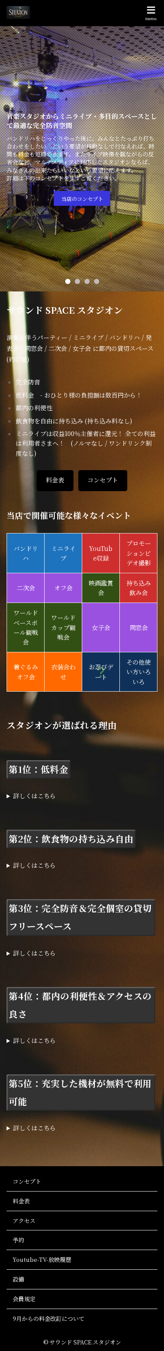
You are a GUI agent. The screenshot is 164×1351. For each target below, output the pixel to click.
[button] (67, 281)
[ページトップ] (146, 1333)
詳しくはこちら (34, 795)
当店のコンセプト (82, 198)
